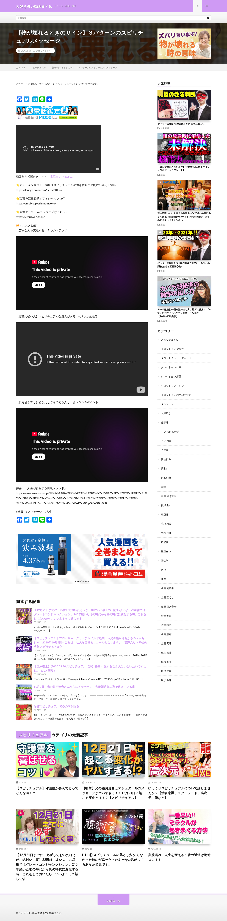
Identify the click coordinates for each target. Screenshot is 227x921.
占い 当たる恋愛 (170, 431)
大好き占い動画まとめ (49, 913)
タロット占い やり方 (172, 348)
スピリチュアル (43, 51)
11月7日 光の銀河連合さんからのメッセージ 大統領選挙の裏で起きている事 (84, 686)
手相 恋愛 (166, 523)
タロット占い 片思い (172, 385)
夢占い (164, 468)
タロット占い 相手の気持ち (176, 394)
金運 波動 (166, 615)
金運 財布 (166, 634)
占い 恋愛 (166, 440)
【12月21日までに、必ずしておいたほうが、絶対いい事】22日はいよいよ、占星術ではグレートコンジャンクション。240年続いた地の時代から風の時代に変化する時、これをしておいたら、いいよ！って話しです (90, 614)
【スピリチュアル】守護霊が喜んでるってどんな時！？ (47, 790)
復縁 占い (166, 505)
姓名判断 (164, 128)
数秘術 (163, 321)
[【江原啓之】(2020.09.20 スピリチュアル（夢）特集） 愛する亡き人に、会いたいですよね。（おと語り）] (24, 672)
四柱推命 (166, 459)
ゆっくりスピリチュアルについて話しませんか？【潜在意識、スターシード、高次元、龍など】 (179, 793)
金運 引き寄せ (168, 606)
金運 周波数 (167, 588)
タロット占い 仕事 (171, 367)
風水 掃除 (166, 652)
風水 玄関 (166, 661)
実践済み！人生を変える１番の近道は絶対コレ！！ (179, 857)
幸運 (163, 486)
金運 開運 (166, 643)
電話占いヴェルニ (61, 176)
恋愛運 (164, 514)
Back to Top (113, 900)
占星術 (164, 450)
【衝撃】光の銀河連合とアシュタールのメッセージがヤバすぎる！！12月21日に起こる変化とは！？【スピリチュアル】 (113, 793)
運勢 (162, 271)
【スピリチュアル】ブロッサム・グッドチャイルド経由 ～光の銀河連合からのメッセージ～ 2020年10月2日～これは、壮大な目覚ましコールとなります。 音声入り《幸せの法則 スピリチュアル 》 (90, 642)
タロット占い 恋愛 (171, 376)
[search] (208, 18)
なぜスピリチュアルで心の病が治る (56, 706)
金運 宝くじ (167, 597)
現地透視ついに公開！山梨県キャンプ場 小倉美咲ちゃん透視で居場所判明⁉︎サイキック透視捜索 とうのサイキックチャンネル (184, 216)
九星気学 (166, 413)
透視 (162, 174)
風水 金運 (166, 680)
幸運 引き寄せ (168, 496)
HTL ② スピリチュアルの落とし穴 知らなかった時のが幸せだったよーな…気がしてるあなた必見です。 (113, 859)
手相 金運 (166, 532)
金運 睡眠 (166, 624)
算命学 (164, 560)
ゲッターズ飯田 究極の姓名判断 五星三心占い (181, 123)
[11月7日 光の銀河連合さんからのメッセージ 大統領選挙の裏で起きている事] (24, 692)
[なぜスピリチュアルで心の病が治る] (24, 712)
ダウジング (167, 404)
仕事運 (164, 422)
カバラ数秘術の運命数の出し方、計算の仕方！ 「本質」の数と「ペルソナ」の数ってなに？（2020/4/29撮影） (184, 313)
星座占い (166, 551)
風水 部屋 (166, 670)
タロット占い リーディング (176, 358)
